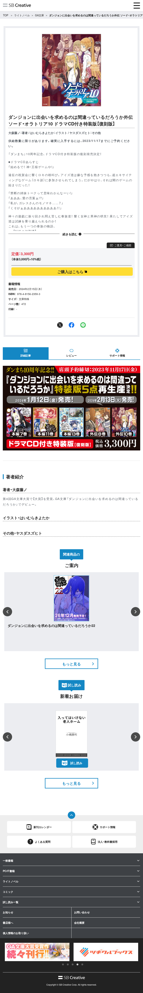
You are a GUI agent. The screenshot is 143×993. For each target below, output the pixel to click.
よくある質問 (42, 841)
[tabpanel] (37, 952)
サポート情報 (117, 355)
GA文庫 (39, 15)
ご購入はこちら (70, 271)
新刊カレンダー (43, 827)
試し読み (76, 763)
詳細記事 (25, 355)
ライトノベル (22, 15)
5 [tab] (82, 964)
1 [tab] (63, 964)
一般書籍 (8, 860)
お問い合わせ (82, 912)
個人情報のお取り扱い (16, 933)
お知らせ (8, 912)
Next (135, 611)
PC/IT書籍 (9, 871)
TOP (5, 15)
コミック (8, 891)
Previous (7, 611)
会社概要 (79, 922)
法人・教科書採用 (107, 841)
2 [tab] (68, 964)
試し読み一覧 (10, 902)
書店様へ (8, 922)
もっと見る (71, 664)
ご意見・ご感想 (122, 245)
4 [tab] (77, 964)
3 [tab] (73, 964)
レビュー (71, 355)
